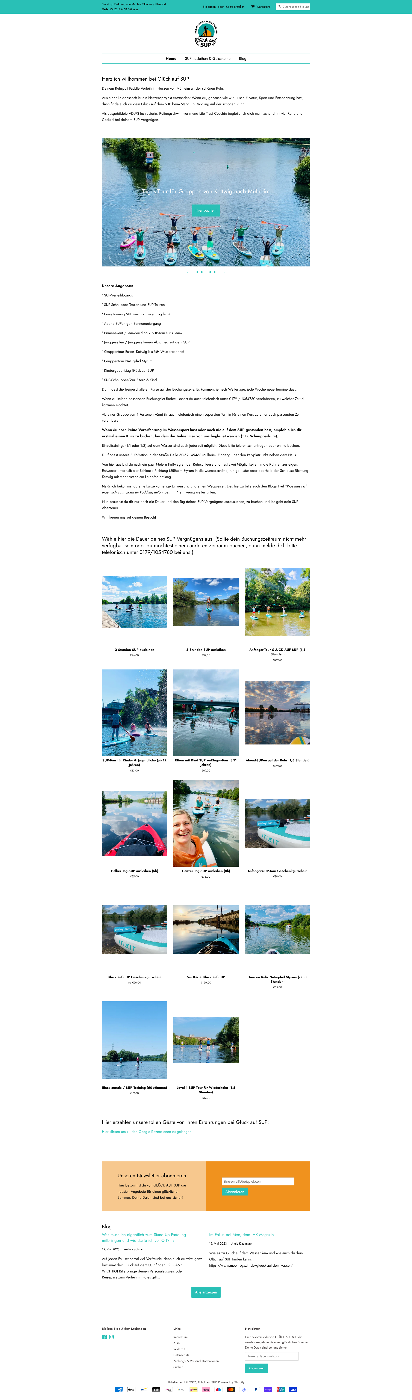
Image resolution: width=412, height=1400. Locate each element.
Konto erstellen (235, 7)
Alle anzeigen (206, 1292)
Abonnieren (234, 1192)
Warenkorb (263, 7)
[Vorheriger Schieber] (187, 272)
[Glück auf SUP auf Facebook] (104, 1338)
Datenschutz (181, 1355)
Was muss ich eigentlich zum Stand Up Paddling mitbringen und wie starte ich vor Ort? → (144, 1237)
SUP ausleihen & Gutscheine (207, 58)
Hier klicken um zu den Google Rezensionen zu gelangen (146, 1131)
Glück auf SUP (207, 1382)
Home (171, 58)
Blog (242, 58)
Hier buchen (206, 210)
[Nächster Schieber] (225, 272)
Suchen (178, 1367)
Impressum (180, 1337)
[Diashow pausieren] (308, 272)
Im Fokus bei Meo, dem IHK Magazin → (244, 1235)
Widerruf (179, 1349)
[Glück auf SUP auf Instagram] (111, 1338)
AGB (176, 1343)
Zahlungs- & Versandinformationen (196, 1361)
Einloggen (209, 7)
